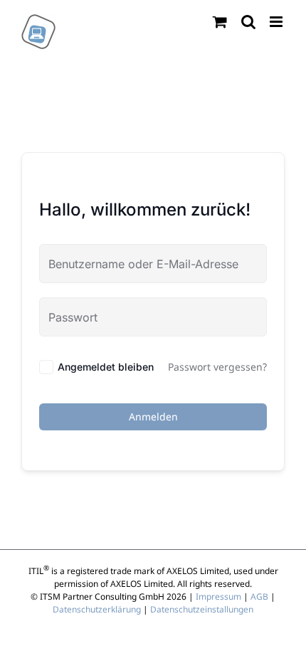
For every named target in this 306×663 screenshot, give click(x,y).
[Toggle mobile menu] (277, 21)
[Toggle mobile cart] (220, 21)
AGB (259, 596)
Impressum (218, 596)
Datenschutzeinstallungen (201, 609)
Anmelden (153, 416)
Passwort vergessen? (217, 366)
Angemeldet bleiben (106, 367)
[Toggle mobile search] (248, 21)
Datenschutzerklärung (97, 609)
